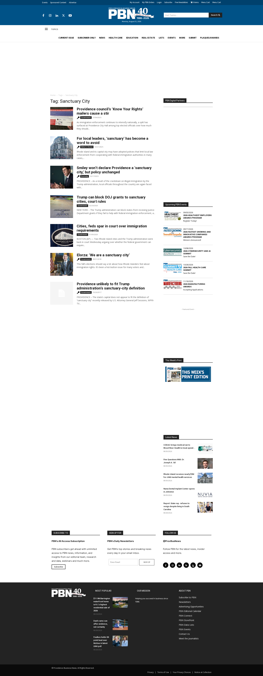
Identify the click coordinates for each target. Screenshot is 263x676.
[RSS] (186, 565)
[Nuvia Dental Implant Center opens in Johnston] (205, 492)
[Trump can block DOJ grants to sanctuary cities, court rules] (61, 206)
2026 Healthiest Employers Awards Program (197, 216)
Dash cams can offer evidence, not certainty (100, 624)
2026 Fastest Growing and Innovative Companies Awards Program (197, 234)
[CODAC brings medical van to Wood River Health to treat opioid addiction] (205, 448)
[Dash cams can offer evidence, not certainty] (120, 624)
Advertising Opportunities (191, 606)
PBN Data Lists (186, 624)
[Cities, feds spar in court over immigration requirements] (61, 235)
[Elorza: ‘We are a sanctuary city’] (61, 264)
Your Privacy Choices (182, 672)
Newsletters (185, 602)
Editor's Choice (87, 147)
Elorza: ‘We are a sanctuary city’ (103, 255)
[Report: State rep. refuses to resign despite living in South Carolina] (205, 507)
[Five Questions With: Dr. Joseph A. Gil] (205, 463)
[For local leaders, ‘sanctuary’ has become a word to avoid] (61, 147)
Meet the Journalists (189, 638)
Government (86, 117)
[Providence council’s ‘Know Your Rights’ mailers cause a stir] (61, 118)
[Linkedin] (56, 15)
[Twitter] (63, 15)
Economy (84, 176)
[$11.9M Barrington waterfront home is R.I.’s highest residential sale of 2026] (120, 602)
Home (53, 95)
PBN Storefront (186, 620)
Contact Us (184, 633)
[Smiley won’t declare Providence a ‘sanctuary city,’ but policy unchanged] (61, 177)
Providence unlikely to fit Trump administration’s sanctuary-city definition (111, 286)
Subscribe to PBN (187, 597)
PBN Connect (185, 615)
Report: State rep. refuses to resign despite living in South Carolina (176, 506)
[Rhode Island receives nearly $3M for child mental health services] (205, 478)
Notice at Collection (203, 672)
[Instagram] (50, 15)
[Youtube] (70, 15)
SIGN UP (147, 562)
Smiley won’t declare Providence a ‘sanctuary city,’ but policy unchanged (114, 170)
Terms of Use (163, 672)
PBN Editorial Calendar (190, 611)
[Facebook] (43, 15)
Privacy (150, 672)
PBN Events (185, 629)
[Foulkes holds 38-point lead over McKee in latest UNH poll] (120, 641)
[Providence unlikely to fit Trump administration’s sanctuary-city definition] (61, 293)
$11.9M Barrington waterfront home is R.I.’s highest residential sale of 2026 (101, 604)
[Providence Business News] (131, 13)
